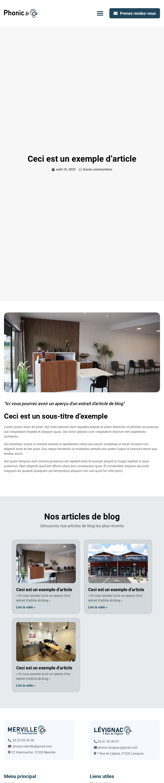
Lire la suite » (25, 607)
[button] (100, 13)
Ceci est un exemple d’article (44, 589)
